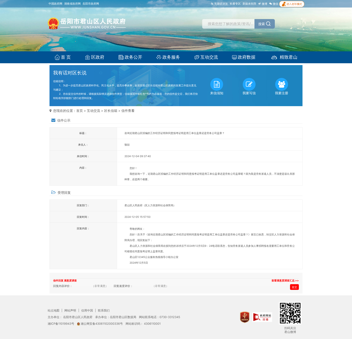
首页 (79, 111)
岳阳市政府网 (90, 3)
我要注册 (281, 93)
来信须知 (216, 93)
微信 (275, 4)
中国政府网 (55, 3)
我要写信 (249, 93)
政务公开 (133, 57)
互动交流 (209, 57)
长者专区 (235, 3)
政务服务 (171, 57)
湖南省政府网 (72, 3)
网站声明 (70, 310)
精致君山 (288, 57)
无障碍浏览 (220, 4)
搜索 (261, 24)
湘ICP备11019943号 (61, 323)
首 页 (66, 57)
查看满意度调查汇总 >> (285, 280)
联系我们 (104, 310)
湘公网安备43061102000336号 (102, 323)
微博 (264, 4)
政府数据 (246, 57)
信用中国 (87, 310)
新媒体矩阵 (249, 3)
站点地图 (54, 310)
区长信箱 (110, 111)
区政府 (97, 57)
